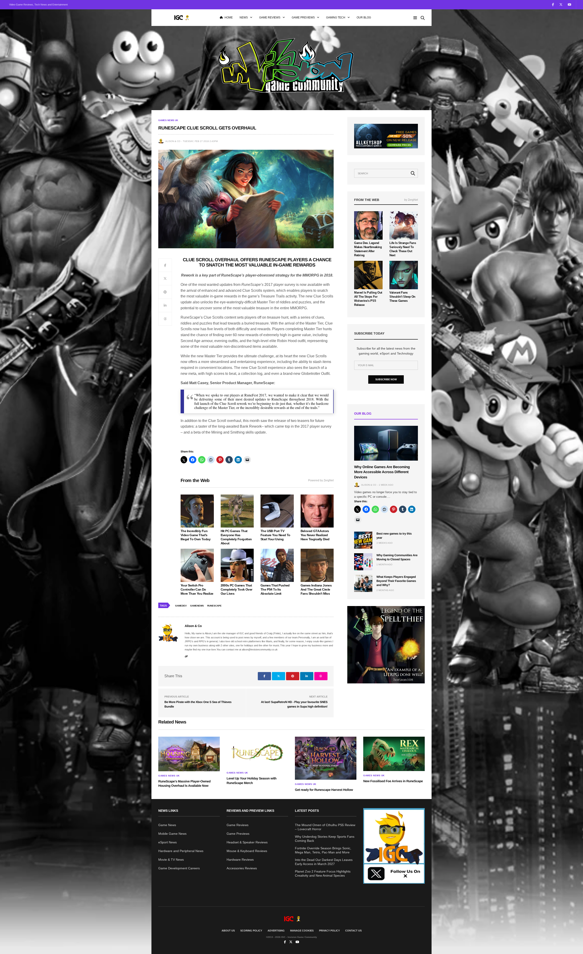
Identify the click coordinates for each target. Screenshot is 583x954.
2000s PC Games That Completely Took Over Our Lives (236, 589)
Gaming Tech (335, 17)
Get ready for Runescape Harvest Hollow (324, 790)
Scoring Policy (251, 930)
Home (229, 17)
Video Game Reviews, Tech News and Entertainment (38, 4)
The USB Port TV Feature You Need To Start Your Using (275, 535)
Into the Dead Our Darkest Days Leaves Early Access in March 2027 (324, 862)
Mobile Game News (172, 833)
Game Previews (303, 17)
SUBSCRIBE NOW (386, 379)
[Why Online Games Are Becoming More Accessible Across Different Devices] (386, 443)
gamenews (197, 605)
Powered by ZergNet (321, 480)
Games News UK (168, 120)
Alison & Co (172, 141)
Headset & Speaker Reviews (247, 842)
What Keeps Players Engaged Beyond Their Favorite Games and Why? (396, 581)
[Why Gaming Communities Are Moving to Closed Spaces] (363, 561)
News (244, 17)
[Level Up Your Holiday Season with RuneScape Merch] (257, 753)
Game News (167, 825)
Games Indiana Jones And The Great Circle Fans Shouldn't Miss (316, 589)
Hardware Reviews (240, 859)
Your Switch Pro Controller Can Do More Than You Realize (197, 589)
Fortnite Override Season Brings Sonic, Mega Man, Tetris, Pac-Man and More (323, 850)
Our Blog (364, 17)
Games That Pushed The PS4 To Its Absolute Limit (275, 589)
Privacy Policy (329, 930)
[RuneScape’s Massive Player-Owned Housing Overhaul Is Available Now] (189, 754)
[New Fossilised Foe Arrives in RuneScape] (394, 754)
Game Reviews (269, 17)
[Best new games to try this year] (363, 540)
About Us (228, 930)
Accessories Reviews (242, 868)
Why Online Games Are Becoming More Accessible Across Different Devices (382, 472)
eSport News (167, 842)
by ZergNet (411, 199)
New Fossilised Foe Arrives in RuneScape (393, 781)
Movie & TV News (171, 859)
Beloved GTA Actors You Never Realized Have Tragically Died (315, 535)
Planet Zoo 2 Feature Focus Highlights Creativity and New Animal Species (322, 873)
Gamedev (181, 605)
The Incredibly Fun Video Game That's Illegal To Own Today (195, 535)
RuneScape (214, 605)
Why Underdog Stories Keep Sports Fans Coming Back (324, 838)
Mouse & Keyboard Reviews (247, 851)
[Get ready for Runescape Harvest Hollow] (325, 758)
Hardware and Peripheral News (180, 851)
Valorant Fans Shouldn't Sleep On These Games (402, 296)
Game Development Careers (179, 868)
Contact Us (353, 930)
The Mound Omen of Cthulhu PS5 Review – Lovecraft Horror (325, 827)
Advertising (276, 930)
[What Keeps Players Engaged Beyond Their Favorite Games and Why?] (363, 583)
